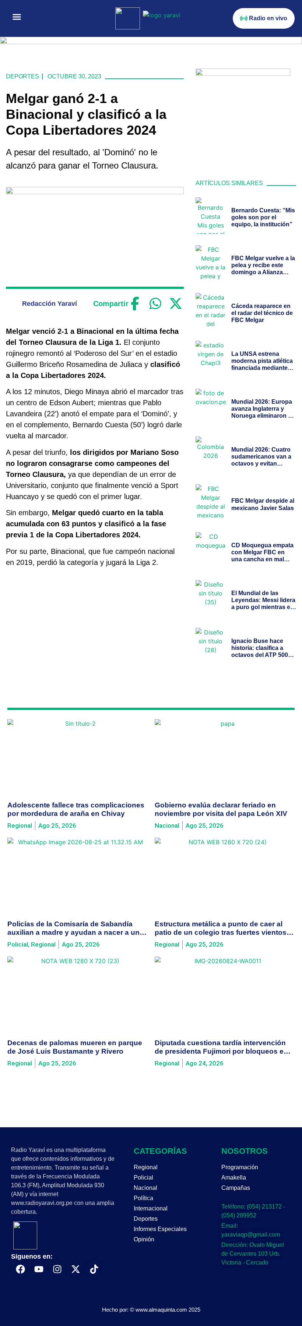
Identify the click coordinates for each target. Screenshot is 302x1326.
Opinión (144, 1239)
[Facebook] (135, 304)
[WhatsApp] (155, 304)
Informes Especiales (160, 1229)
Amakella (233, 1177)
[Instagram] (57, 1269)
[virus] (243, 73)
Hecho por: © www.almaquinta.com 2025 (151, 1309)
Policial (143, 1177)
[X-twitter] (75, 1269)
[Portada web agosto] (151, 42)
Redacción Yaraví (49, 303)
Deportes (22, 76)
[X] (175, 304)
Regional (146, 1167)
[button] (17, 17)
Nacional (145, 1188)
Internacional (151, 1208)
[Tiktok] (94, 1269)
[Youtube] (38, 1269)
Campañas (235, 1188)
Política (143, 1198)
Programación (239, 1167)
